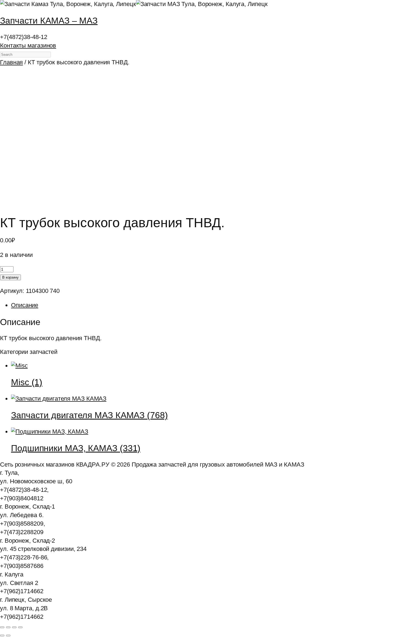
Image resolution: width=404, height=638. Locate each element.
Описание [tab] (24, 305)
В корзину (10, 277)
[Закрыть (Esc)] (20, 627)
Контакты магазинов (28, 45)
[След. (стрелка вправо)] (8, 635)
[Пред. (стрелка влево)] (2, 635)
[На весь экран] (8, 627)
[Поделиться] (14, 627)
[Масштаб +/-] (2, 627)
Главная (11, 62)
